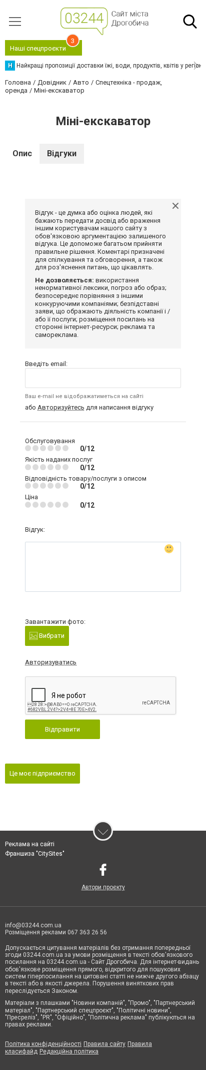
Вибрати (51, 635)
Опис (22, 153)
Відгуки (61, 153)
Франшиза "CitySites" (34, 853)
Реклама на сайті (29, 844)
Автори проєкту (103, 887)
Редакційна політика (69, 1051)
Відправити (62, 729)
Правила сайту (105, 1043)
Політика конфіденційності (43, 1043)
